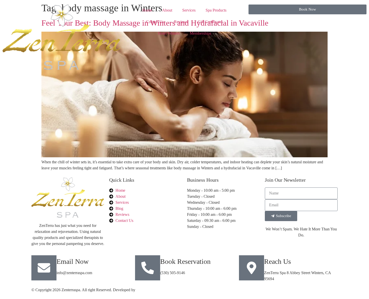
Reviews (181, 22)
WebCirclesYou (148, 290)
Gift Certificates (210, 22)
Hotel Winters (169, 33)
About (167, 10)
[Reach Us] (251, 267)
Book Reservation (185, 261)
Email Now (72, 261)
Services (189, 10)
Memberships (200, 33)
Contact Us (155, 22)
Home (147, 10)
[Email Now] (43, 267)
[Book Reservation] (147, 267)
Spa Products (216, 10)
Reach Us (277, 261)
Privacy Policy (262, 290)
